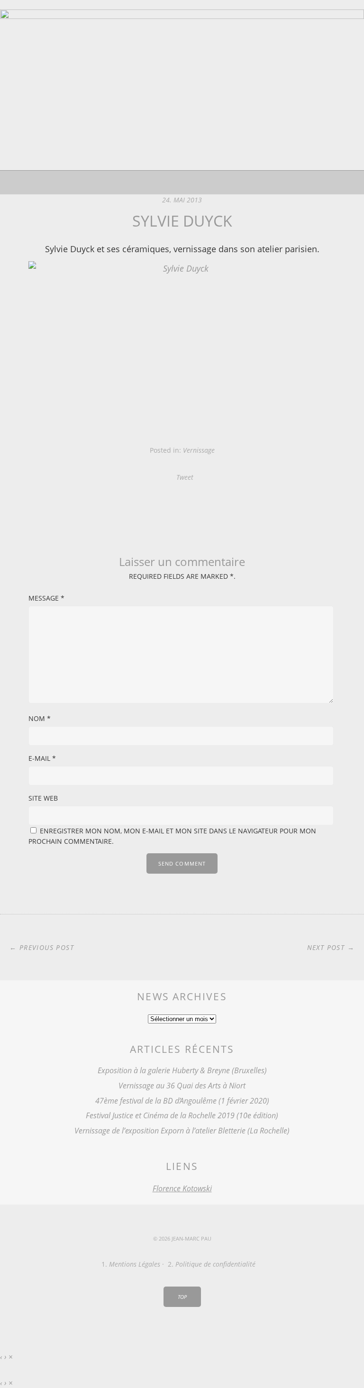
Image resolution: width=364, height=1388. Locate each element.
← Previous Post (41, 947)
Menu (182, 182)
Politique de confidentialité (215, 1264)
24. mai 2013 (182, 199)
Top (182, 1296)
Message (46, 598)
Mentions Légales (134, 1264)
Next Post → (331, 947)
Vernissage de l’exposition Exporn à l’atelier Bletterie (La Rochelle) (182, 1130)
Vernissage (199, 450)
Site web (43, 798)
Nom (39, 718)
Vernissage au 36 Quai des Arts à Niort (182, 1085)
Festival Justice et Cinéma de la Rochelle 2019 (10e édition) (182, 1115)
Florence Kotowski (182, 1188)
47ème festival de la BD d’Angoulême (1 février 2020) (182, 1101)
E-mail (42, 758)
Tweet (184, 477)
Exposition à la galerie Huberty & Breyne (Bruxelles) (182, 1070)
